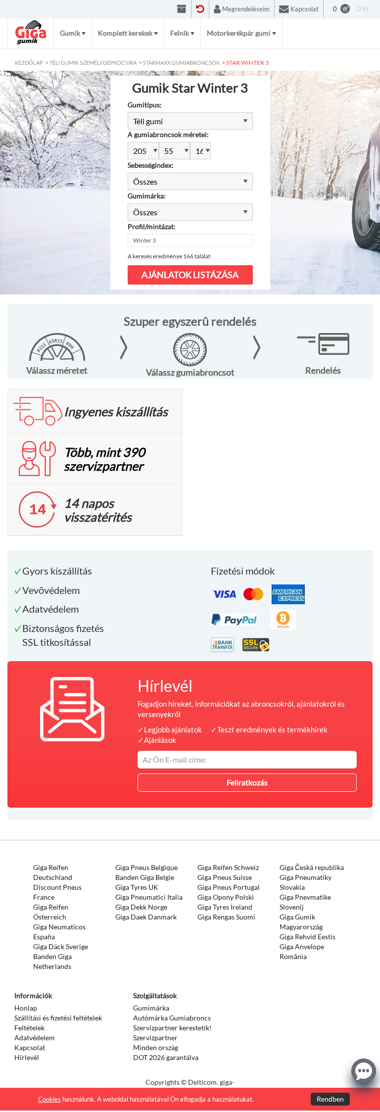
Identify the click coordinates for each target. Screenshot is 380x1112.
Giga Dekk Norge (141, 907)
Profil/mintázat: (152, 226)
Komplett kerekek (125, 33)
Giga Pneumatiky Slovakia (306, 882)
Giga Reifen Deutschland (52, 872)
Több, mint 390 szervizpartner (104, 458)
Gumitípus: (145, 104)
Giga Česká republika (312, 867)
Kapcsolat (29, 1047)
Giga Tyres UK (136, 887)
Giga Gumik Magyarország (301, 922)
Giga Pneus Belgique (146, 867)
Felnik (179, 33)
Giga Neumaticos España (59, 931)
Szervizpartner (155, 1037)
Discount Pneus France (57, 892)
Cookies (49, 1099)
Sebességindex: (151, 165)
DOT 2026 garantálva (165, 1057)
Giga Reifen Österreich (50, 912)
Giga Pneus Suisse (224, 877)
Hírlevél (26, 1057)
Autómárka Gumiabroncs (172, 1018)
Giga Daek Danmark (146, 917)
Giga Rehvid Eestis (307, 936)
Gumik (70, 33)
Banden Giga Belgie (144, 877)
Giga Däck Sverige (60, 946)
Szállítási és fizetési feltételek (58, 1018)
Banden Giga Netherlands (52, 961)
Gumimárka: (147, 196)
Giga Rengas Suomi (226, 917)
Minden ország (155, 1047)
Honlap (25, 1008)
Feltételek (29, 1027)
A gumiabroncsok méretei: (168, 134)
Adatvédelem (34, 1037)
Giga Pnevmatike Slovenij (305, 902)
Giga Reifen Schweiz (228, 867)
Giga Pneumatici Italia (149, 897)
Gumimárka (151, 1008)
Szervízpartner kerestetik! (172, 1027)
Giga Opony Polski (225, 897)
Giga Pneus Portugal (228, 887)
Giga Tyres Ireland (224, 907)
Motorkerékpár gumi (239, 33)
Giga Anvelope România (302, 951)
